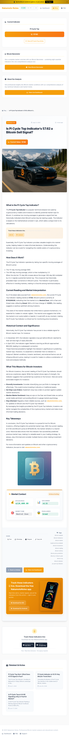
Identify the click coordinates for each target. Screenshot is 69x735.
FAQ (64, 8)
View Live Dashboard (34, 570)
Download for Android (20, 608)
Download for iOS (18, 603)
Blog (56, 8)
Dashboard (45, 8)
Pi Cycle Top (11, 122)
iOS (12, 235)
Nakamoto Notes (10, 8)
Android (20, 235)
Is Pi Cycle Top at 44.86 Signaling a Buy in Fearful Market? (17, 697)
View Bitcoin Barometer (35, 67)
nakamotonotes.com (38, 295)
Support (24, 733)
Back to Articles (15, 570)
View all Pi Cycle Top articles (35, 41)
